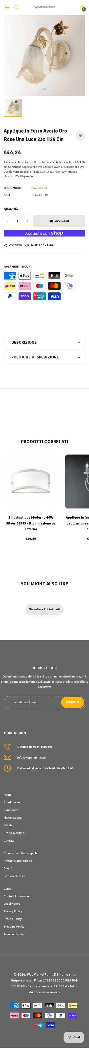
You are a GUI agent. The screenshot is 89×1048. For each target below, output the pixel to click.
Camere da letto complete (21, 853)
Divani (8, 868)
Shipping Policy (14, 927)
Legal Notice (12, 904)
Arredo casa (12, 802)
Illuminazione (13, 818)
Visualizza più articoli (44, 609)
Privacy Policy (13, 911)
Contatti (9, 841)
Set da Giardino (14, 833)
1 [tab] (44, 89)
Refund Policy (13, 919)
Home (7, 795)
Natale (8, 825)
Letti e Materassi (14, 876)
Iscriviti (72, 702)
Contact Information (17, 896)
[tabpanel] (44, 55)
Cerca (7, 889)
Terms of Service (14, 934)
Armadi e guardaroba (18, 861)
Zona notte (11, 810)
